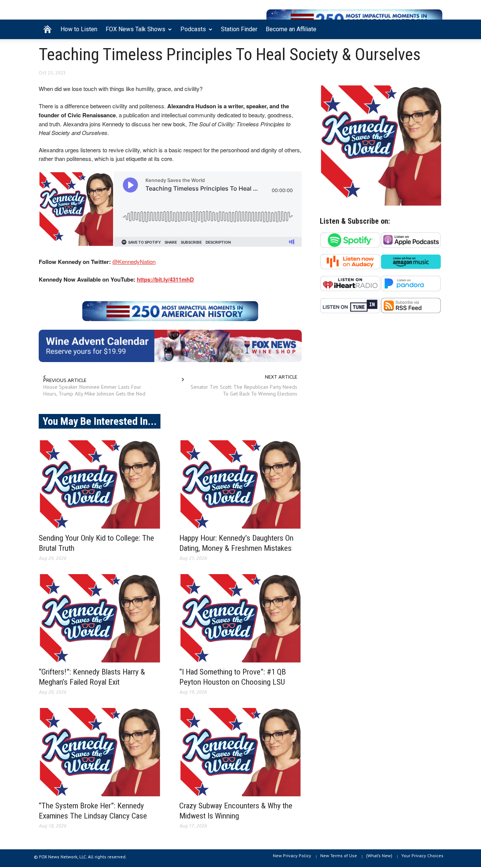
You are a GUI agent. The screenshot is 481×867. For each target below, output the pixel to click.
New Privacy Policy (292, 855)
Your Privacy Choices (422, 855)
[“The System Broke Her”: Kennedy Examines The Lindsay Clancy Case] (100, 752)
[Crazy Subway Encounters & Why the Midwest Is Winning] (240, 752)
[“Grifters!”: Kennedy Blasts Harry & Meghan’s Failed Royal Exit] (100, 618)
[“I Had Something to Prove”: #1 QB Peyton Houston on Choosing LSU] (240, 618)
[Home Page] (47, 29)
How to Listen (79, 29)
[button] (434, 29)
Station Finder (239, 29)
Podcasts (191, 32)
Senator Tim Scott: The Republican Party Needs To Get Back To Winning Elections (244, 390)
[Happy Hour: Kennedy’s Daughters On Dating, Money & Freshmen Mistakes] (240, 484)
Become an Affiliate (291, 29)
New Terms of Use (338, 855)
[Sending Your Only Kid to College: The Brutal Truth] (100, 484)
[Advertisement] (381, 393)
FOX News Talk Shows (133, 32)
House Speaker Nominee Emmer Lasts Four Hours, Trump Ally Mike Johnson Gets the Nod (94, 390)
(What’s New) (379, 855)
